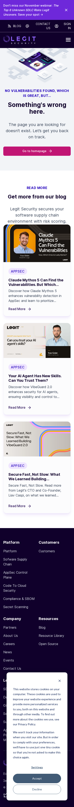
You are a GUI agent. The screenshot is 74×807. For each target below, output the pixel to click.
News (7, 652)
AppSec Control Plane (15, 574)
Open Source (48, 644)
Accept (37, 778)
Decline (37, 789)
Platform (10, 551)
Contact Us (43, 26)
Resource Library (51, 636)
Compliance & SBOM (19, 599)
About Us (10, 636)
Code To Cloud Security (14, 588)
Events (8, 660)
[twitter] (5, 796)
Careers (9, 644)
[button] (68, 39)
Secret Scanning (15, 607)
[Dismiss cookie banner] (59, 681)
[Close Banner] (66, 10)
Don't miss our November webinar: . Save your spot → (30, 10)
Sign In (67, 26)
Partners (9, 627)
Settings (37, 767)
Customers (47, 551)
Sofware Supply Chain (15, 561)
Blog (17, 26)
